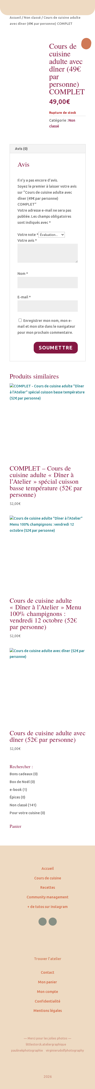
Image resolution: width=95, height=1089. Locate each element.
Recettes (47, 887)
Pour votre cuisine (25, 813)
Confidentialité (47, 1001)
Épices (15, 797)
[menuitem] (47, 7)
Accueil (15, 17)
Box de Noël (20, 782)
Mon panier (47, 982)
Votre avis (27, 240)
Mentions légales (47, 1011)
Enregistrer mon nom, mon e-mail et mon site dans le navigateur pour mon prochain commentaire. (46, 327)
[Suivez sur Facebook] (43, 922)
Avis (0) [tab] (21, 149)
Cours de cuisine (47, 878)
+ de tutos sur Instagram (47, 907)
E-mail (24, 297)
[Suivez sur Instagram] (53, 922)
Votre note (27, 235)
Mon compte (47, 992)
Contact (47, 972)
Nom (22, 274)
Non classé (32, 17)
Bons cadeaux (21, 774)
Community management (47, 897)
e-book (16, 790)
